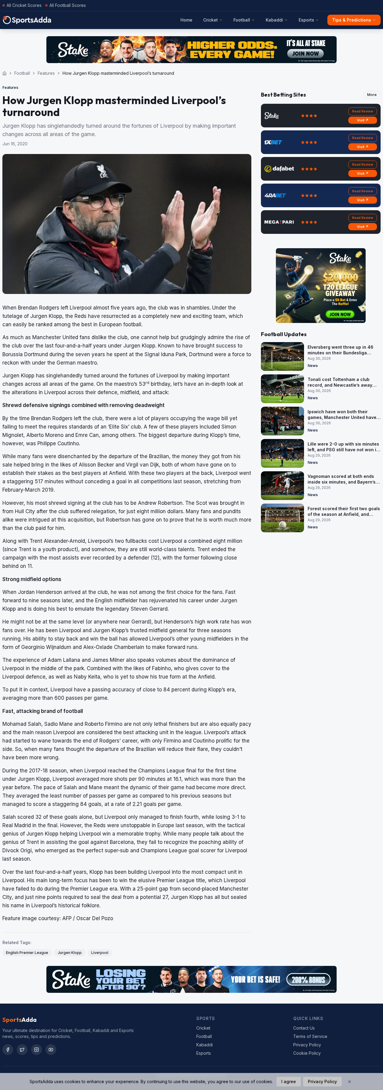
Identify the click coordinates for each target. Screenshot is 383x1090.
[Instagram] (36, 1049)
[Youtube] (50, 1049)
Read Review (362, 111)
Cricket (210, 19)
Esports (306, 19)
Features (46, 73)
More (372, 94)
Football (241, 19)
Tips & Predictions (351, 19)
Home (186, 19)
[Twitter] (22, 1049)
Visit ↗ (363, 120)
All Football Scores (67, 5)
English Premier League (27, 952)
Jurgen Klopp (70, 952)
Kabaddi (274, 19)
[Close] (349, 1081)
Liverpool (99, 952)
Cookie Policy (307, 1053)
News (313, 365)
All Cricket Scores (24, 5)
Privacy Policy (307, 1044)
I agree (288, 1081)
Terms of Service (310, 1036)
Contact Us (304, 1027)
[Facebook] (7, 1049)
